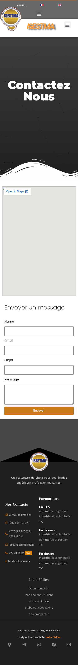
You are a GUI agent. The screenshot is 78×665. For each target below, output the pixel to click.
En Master (46, 553)
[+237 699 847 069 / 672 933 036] (20, 534)
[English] (59, 5)
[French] (41, 5)
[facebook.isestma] (20, 561)
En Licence (47, 530)
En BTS (44, 507)
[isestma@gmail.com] (20, 545)
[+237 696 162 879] (20, 523)
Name (9, 321)
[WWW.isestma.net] (20, 515)
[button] (39, 13)
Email (8, 340)
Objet (9, 360)
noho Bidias (53, 637)
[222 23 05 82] (20, 553)
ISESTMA (40, 26)
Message (11, 379)
